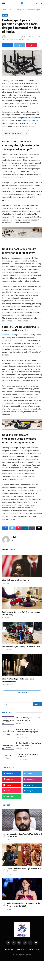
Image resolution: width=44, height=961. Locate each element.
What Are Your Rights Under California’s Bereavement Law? (18, 680)
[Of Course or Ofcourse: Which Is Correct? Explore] (8, 757)
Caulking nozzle (8, 335)
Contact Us (20, 949)
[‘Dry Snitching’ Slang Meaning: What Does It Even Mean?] (8, 746)
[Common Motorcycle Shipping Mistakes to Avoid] (22, 633)
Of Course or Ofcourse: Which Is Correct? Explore (27, 755)
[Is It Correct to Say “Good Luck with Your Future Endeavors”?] (8, 720)
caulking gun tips (28, 121)
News (5, 15)
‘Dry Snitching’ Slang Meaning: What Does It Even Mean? (28, 744)
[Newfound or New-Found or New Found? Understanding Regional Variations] (8, 732)
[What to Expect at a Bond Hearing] (22, 566)
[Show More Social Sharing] (40, 45)
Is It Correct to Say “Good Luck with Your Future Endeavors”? (28, 719)
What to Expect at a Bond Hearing (15, 580)
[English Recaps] (22, 3)
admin (10, 37)
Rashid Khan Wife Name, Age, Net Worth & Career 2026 (24, 870)
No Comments (13, 40)
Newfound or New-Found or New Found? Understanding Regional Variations (27, 731)
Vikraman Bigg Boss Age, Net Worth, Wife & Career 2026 (24, 835)
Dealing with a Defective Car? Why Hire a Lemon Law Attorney (21, 613)
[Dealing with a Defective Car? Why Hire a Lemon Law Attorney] (22, 598)
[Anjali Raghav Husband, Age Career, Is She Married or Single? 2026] (22, 889)
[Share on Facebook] (7, 45)
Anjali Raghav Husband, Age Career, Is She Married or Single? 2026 (23, 904)
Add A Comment (22, 693)
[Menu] (3, 3)
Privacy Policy (33, 949)
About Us (9, 949)
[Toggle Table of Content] (24, 133)
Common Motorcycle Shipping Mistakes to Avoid (21, 646)
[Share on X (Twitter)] (19, 45)
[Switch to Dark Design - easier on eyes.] (37, 3)
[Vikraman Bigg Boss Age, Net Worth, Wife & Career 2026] (22, 820)
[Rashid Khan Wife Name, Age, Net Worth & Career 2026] (22, 854)
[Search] (41, 3)
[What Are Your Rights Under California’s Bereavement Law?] (22, 665)
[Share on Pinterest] (31, 45)
